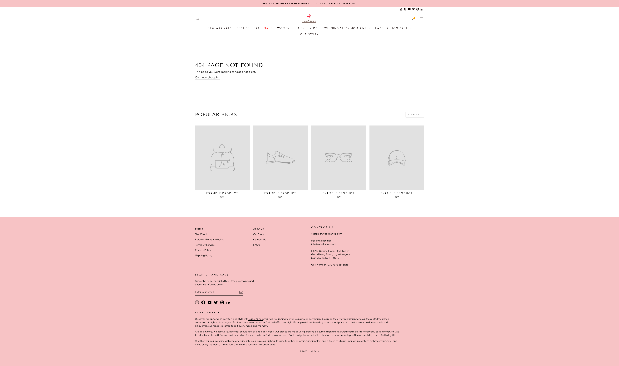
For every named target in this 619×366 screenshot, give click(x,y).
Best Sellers (248, 28)
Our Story (309, 34)
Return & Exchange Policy (209, 239)
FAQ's (256, 244)
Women (284, 28)
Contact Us (259, 239)
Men (301, 28)
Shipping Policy (203, 255)
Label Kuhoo (255, 318)
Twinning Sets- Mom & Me (345, 28)
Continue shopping (207, 77)
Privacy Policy (203, 250)
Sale (268, 28)
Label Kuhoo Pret (392, 28)
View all (415, 114)
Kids (314, 28)
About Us (258, 228)
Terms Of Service (205, 244)
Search (199, 228)
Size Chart (201, 234)
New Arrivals (220, 28)
